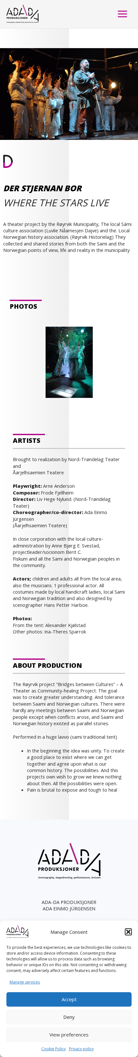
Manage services (25, 982)
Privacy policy (81, 1049)
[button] (128, 932)
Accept (69, 999)
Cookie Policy (53, 1049)
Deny (69, 1017)
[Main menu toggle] (122, 14)
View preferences (69, 1034)
